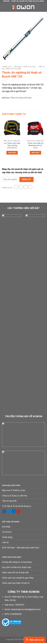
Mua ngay (12, 152)
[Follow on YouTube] (18, 511)
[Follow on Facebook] (16, 187)
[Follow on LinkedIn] (14, 511)
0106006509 (16, 614)
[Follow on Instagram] (21, 187)
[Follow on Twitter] (25, 187)
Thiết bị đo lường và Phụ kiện (20, 98)
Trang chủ (6, 67)
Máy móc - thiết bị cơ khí (25, 67)
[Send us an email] (30, 187)
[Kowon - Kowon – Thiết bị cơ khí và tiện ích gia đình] (23, 7)
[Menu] (3, 7)
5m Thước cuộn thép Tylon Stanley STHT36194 (12, 145)
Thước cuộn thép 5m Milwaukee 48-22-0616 (35, 145)
